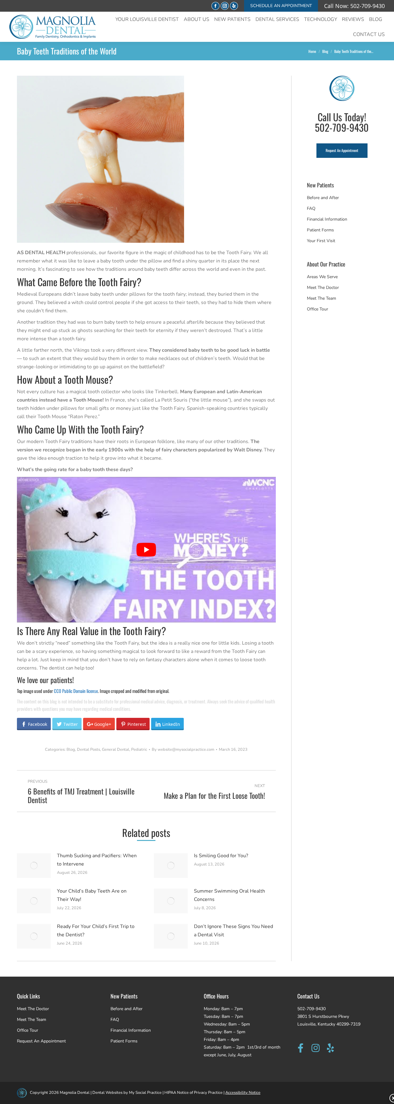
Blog (70, 749)
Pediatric (139, 749)
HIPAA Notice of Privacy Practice (193, 1092)
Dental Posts (88, 749)
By (183, 749)
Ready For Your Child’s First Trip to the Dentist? (96, 930)
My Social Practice (145, 1092)
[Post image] (34, 865)
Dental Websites (107, 1092)
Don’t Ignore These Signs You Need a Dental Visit (233, 930)
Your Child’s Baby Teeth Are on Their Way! (92, 895)
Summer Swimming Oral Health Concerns (229, 895)
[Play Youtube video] (146, 549)
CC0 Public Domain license (76, 690)
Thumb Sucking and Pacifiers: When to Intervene (97, 859)
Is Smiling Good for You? (221, 855)
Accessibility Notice (242, 1092)
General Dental (115, 749)
